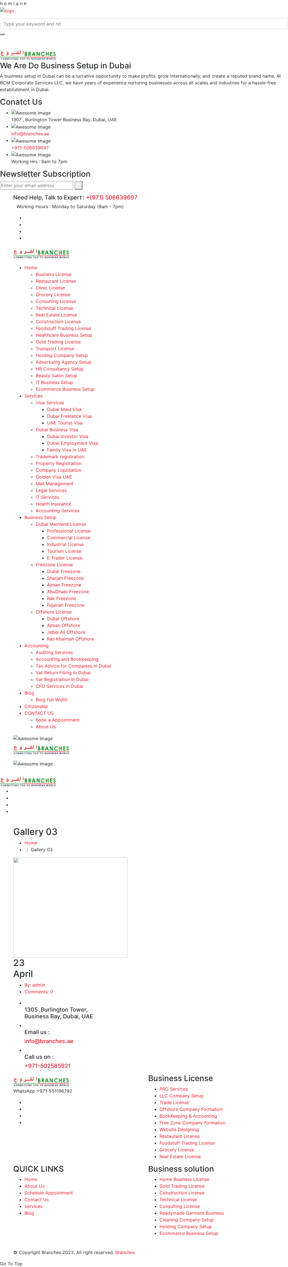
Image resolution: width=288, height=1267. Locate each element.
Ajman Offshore (63, 625)
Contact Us (36, 1199)
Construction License (58, 321)
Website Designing (179, 1129)
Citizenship (36, 706)
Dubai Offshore (63, 618)
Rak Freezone (61, 598)
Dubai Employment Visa (72, 443)
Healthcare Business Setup (64, 335)
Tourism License (64, 551)
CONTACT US (39, 713)
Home (30, 267)
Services (33, 396)
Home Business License (184, 1179)
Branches (125, 1252)
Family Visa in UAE (67, 450)
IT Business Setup (54, 382)
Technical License (54, 308)
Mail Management (54, 483)
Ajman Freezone (64, 585)
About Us (46, 726)
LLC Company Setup (181, 1095)
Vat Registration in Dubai (62, 679)
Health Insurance (53, 504)
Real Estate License (56, 315)
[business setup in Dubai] (7, 10)
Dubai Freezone (63, 571)
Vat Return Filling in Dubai (63, 672)
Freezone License (54, 564)
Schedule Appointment (48, 1193)
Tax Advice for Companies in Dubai (73, 666)
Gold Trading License (58, 342)
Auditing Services (54, 652)
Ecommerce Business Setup (65, 389)
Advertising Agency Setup (63, 362)
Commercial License (68, 537)
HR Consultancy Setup (60, 369)
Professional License (69, 531)
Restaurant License (56, 281)
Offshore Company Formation (191, 1109)
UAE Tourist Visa (65, 423)
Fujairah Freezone (65, 605)
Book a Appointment (58, 720)
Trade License (174, 1102)
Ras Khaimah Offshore (70, 639)
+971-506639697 (30, 147)
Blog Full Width (52, 699)
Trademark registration (60, 456)
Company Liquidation (58, 470)
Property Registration (59, 463)
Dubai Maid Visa (64, 409)
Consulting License (56, 301)
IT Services (47, 497)
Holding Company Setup (62, 355)
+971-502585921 (47, 1065)
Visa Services (50, 402)
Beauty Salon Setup (56, 375)
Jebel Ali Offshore (66, 632)
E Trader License (64, 558)
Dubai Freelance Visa (69, 416)
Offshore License (54, 612)
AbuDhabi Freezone (68, 591)
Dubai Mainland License (61, 524)
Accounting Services (57, 510)
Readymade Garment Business (191, 1213)
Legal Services (51, 490)
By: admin (34, 985)
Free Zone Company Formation (192, 1123)
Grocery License (53, 294)
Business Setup (40, 517)
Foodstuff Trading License (63, 328)
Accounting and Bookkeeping (67, 659)
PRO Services (173, 1089)
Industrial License (65, 544)
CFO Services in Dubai (59, 686)
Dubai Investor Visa (67, 436)
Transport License (55, 348)
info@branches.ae (30, 133)
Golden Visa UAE (54, 477)
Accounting (36, 645)
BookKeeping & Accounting (188, 1116)
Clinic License (50, 288)
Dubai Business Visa (57, 429)
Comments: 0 (38, 991)
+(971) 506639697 (112, 197)
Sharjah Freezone (65, 578)
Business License (53, 274)
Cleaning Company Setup (186, 1220)
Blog (29, 693)
